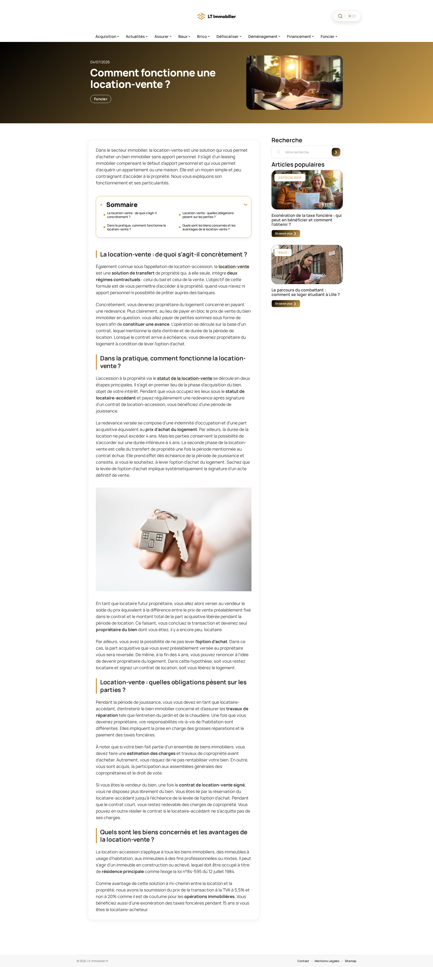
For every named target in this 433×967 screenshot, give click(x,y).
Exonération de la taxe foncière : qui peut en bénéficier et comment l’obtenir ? (307, 220)
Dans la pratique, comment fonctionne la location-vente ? (136, 227)
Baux (283, 252)
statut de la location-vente (184, 378)
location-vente (234, 266)
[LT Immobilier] (216, 16)
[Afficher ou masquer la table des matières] (192, 204)
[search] (340, 16)
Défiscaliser (290, 177)
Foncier (100, 98)
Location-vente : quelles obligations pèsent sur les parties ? (208, 215)
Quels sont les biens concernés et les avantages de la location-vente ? (208, 227)
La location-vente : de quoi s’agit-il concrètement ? (132, 215)
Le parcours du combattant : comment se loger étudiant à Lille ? (306, 292)
